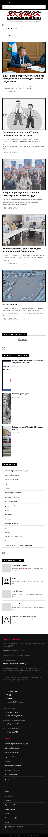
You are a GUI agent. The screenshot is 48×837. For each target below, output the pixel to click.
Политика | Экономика (12, 475)
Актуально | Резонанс (12, 497)
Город (7, 510)
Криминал (8, 488)
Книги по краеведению (20, 394)
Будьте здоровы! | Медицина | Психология (18, 545)
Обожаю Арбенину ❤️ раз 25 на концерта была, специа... (27, 568)
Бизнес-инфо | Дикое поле (13, 492)
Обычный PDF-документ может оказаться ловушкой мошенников (28, 361)
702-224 (9, 698)
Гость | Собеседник (11, 501)
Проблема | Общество (12, 479)
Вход (4, 3)
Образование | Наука (11, 523)
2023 (10, 36)
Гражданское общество (12, 506)
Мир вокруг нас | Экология (13, 536)
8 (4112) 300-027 (12, 712)
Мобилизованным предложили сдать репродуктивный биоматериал (21, 249)
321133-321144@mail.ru (14, 716)
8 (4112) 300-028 (12, 732)
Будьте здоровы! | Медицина (14, 827)
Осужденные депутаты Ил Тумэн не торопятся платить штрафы (21, 133)
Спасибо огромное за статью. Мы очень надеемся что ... (28, 619)
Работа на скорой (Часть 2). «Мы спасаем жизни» (28, 428)
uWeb (37, 835)
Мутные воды (9, 304)
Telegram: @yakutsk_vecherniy (14, 663)
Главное (7, 532)
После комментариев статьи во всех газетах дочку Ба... (28, 606)
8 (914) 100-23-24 (12, 724)
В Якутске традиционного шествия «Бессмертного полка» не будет (20, 194)
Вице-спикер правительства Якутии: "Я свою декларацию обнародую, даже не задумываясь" (23, 79)
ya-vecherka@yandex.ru (15, 702)
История (7, 541)
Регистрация (13, 3)
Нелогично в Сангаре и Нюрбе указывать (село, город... (27, 580)
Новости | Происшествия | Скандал (16, 471)
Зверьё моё (8, 514)
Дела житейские (10, 528)
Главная (5, 36)
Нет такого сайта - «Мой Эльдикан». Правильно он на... (28, 593)
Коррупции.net (9, 484)
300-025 (9, 695)
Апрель (15, 36)
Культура (8, 519)
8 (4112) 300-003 (12, 691)
